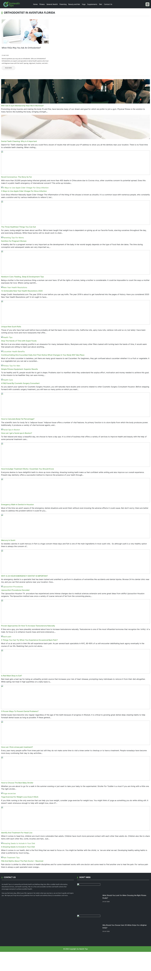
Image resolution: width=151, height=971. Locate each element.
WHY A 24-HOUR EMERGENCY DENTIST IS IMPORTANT (24, 576)
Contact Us (108, 4)
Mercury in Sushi (8, 540)
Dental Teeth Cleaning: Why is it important (19, 141)
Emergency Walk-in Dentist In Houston (17, 504)
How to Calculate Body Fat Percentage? (17, 419)
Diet (100, 4)
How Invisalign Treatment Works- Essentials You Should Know (27, 469)
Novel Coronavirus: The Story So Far (16, 177)
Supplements (92, 4)
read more (8, 68)
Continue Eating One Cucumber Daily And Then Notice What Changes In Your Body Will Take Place (42, 355)
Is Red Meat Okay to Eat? (11, 676)
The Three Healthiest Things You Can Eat (18, 227)
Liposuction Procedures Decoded (15, 590)
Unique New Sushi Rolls (11, 326)
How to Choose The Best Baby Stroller (17, 783)
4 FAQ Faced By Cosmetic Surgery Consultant (20, 383)
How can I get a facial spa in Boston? (16, 433)
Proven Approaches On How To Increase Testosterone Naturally (28, 626)
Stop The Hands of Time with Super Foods (19, 341)
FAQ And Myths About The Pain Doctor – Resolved (22, 861)
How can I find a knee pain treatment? (17, 747)
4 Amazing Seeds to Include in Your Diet (18, 847)
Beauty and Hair (74, 4)
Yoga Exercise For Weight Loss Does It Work (19, 797)
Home (35, 4)
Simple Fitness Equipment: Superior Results (19, 369)
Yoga (83, 4)
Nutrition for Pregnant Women (14, 241)
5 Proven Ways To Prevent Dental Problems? (19, 711)
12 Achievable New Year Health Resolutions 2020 (22, 291)
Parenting (63, 4)
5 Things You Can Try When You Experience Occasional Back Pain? (29, 640)
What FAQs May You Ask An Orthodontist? (21, 48)
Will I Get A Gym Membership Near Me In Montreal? (22, 106)
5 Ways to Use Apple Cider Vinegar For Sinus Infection (24, 191)
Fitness (42, 4)
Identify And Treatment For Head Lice (16, 833)
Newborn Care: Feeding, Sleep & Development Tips (22, 277)
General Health (52, 4)
